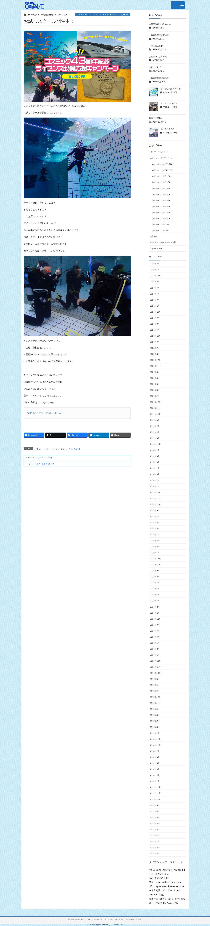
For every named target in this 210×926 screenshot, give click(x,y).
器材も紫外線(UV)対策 (170, 89)
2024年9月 (155, 318)
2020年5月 (155, 462)
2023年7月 (155, 348)
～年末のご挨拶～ (157, 46)
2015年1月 (155, 733)
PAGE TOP (202, 895)
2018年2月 (155, 607)
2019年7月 (155, 516)
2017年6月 (155, 637)
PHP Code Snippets (94, 925)
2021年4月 (155, 432)
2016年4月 (155, 685)
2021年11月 (155, 408)
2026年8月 (155, 264)
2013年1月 (155, 841)
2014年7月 (155, 751)
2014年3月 (155, 769)
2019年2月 (155, 547)
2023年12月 (155, 336)
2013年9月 (155, 805)
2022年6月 (155, 378)
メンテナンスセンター (160, 152)
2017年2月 (155, 649)
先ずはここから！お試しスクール (44, 413)
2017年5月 (155, 643)
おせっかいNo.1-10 (160, 230)
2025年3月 (155, 300)
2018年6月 (155, 589)
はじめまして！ (156, 67)
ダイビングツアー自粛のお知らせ (41, 464)
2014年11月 (155, 745)
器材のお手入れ (167, 129)
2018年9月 (155, 571)
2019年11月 (155, 498)
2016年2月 (155, 691)
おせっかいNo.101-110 (162, 170)
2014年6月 (155, 757)
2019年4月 (155, 534)
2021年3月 (155, 438)
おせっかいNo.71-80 (161, 188)
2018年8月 (155, 577)
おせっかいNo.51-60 (161, 200)
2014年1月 (155, 781)
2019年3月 (155, 540)
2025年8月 (155, 282)
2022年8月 (155, 372)
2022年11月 (155, 366)
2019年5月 (155, 528)
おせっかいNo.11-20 (161, 224)
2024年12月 (155, 312)
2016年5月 (155, 679)
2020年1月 (155, 486)
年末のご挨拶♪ (155, 118)
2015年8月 (155, 715)
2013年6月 (155, 817)
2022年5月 (155, 384)
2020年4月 (155, 468)
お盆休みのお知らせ (158, 56)
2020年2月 (155, 480)
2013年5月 (155, 823)
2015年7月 (155, 721)
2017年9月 (155, 625)
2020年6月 (155, 456)
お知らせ (124, 15)
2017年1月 (155, 655)
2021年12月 (155, 402)
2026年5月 (155, 270)
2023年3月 (155, 354)
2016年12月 (155, 661)
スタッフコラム (83, 15)
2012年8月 (155, 847)
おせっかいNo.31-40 (161, 212)
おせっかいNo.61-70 (161, 194)
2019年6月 (155, 522)
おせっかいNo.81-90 (161, 182)
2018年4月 (155, 601)
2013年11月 (155, 793)
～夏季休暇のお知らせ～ (160, 24)
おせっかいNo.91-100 (162, 176)
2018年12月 (155, 559)
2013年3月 (155, 829)
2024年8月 (155, 324)
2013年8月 (155, 811)
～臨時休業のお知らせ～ (160, 35)
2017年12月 (155, 619)
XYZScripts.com (117, 925)
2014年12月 (155, 739)
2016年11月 (155, 667)
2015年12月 (155, 697)
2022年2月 (155, 396)
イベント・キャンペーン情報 (105, 15)
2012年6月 (155, 853)
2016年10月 (155, 673)
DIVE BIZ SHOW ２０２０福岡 (40, 458)
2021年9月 (155, 420)
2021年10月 (155, 414)
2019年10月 (155, 504)
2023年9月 (155, 342)
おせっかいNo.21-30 (161, 218)
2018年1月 (155, 613)
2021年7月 (155, 426)
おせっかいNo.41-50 (161, 206)
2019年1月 (155, 553)
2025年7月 (155, 288)
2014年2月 (155, 775)
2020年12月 (155, 444)
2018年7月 (155, 583)
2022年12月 (155, 360)
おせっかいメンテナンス (161, 158)
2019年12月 (155, 492)
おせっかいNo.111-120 (162, 164)
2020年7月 (155, 450)
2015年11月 (155, 703)
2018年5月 (155, 595)
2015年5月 (155, 727)
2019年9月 (155, 510)
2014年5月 (155, 763)
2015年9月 (155, 709)
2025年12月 (155, 276)
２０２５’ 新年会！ (168, 103)
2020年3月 (155, 474)
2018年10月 (155, 565)
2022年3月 (155, 390)
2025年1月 (155, 306)
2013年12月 (155, 787)
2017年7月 (155, 631)
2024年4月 (155, 330)
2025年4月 (155, 294)
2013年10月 (155, 799)
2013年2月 (155, 835)
